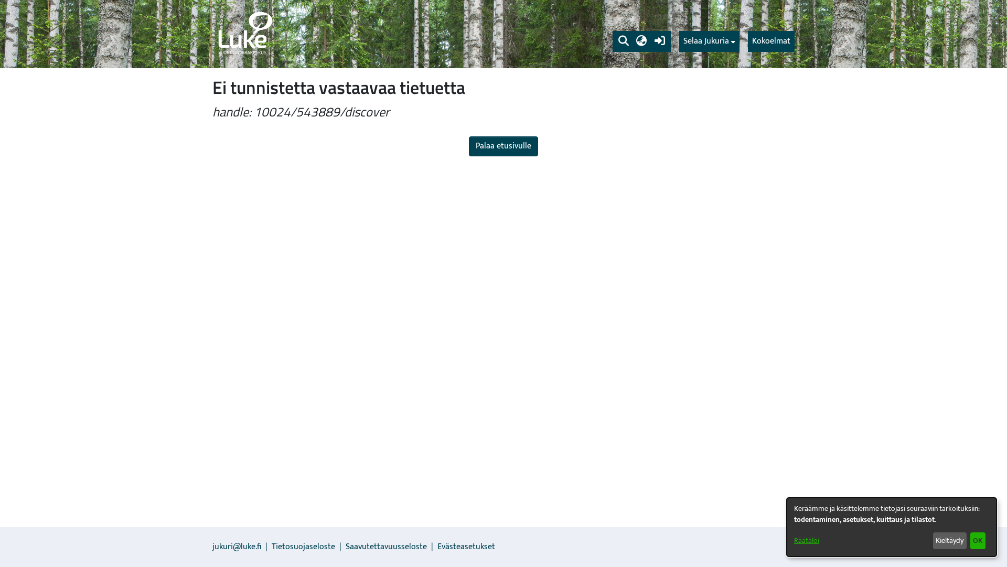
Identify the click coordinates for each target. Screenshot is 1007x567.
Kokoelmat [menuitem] (771, 41)
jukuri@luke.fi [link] (236, 547)
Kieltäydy (949, 540)
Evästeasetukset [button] (466, 547)
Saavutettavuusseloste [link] (386, 547)
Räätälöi (806, 540)
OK (977, 540)
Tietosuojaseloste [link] (303, 547)
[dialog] (892, 527)
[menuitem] (709, 41)
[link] (244, 34)
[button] (623, 41)
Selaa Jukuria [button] (706, 41)
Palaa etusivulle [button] (503, 146)
